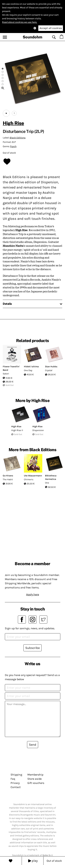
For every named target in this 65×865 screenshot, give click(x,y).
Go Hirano (8, 475)
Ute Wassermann (33, 475)
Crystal (48, 370)
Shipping (16, 774)
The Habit (8, 479)
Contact (16, 787)
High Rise (13, 123)
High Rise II (17, 430)
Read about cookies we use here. (19, 22)
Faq (13, 778)
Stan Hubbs (51, 366)
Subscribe (32, 648)
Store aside (34, 778)
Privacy (15, 783)
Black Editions (17, 137)
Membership (35, 774)
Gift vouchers (35, 783)
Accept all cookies (51, 28)
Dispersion (38, 430)
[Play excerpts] (6, 113)
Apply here (32, 594)
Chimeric (28, 479)
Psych (13, 146)
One (47, 482)
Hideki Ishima (31, 366)
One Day (28, 370)
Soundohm (32, 37)
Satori (6, 373)
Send (32, 745)
